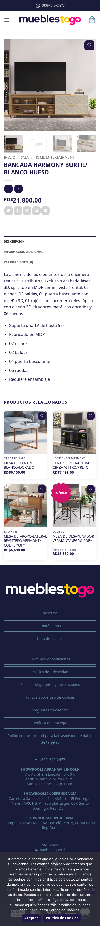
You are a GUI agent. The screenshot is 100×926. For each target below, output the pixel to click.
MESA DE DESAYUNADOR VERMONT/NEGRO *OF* (73, 538)
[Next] (88, 85)
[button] (7, 20)
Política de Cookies (62, 918)
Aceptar (31, 918)
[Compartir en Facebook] (18, 210)
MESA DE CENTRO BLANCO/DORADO (19, 465)
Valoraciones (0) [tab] (18, 262)
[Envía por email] (36, 210)
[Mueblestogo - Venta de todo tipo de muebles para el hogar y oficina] (50, 20)
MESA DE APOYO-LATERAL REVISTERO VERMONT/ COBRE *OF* (25, 541)
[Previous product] (18, 189)
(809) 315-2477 (53, 5)
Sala (25, 157)
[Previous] (12, 85)
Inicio (9, 157)
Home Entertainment (54, 157)
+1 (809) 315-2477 (50, 759)
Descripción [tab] (14, 241)
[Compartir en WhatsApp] (8, 210)
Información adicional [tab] (23, 252)
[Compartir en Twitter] (27, 210)
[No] (93, 891)
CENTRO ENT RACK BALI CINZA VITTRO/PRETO (73, 465)
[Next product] (8, 189)
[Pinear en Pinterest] (45, 210)
